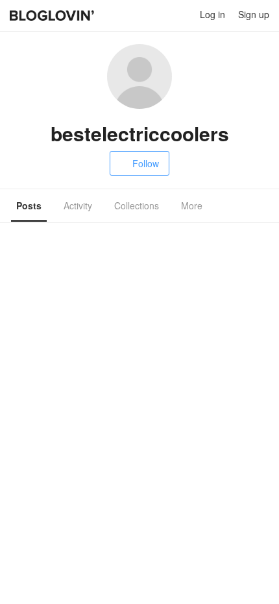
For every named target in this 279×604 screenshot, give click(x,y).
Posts (29, 205)
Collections (136, 205)
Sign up (253, 14)
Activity (78, 205)
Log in (212, 14)
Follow (145, 163)
